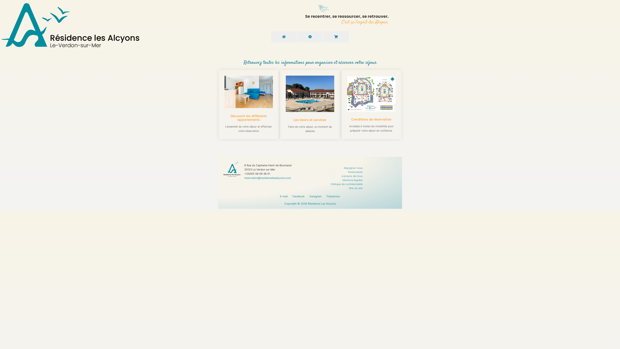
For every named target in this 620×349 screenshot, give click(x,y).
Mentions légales (352, 180)
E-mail (284, 196)
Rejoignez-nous (353, 168)
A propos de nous (352, 176)
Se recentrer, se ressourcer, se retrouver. (347, 16)
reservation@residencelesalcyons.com (268, 178)
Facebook (299, 196)
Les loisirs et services (310, 120)
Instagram (316, 196)
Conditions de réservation (371, 119)
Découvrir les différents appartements (249, 118)
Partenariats (355, 172)
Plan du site (356, 188)
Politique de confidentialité (347, 184)
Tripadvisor (333, 196)
